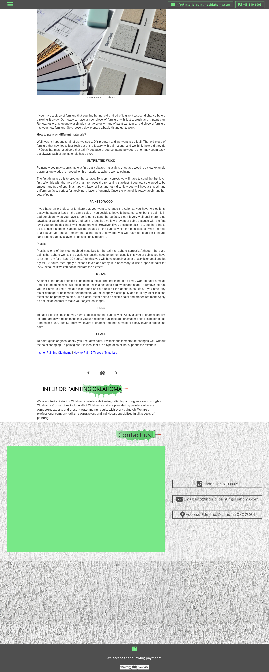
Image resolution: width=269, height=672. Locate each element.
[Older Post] (116, 373)
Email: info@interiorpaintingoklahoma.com (221, 499)
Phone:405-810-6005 (220, 483)
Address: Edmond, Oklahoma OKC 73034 (220, 514)
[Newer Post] (88, 373)
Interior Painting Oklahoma (82, 389)
